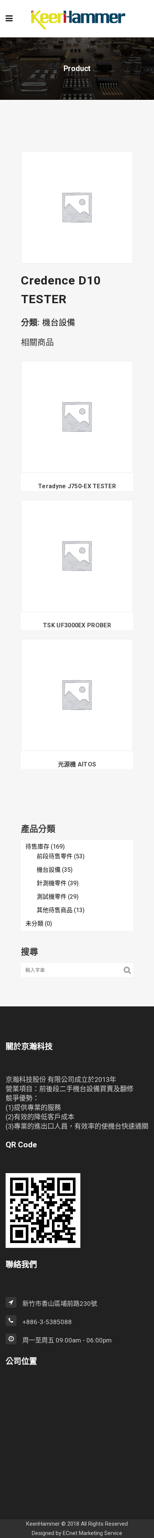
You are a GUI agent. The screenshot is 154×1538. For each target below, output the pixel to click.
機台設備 (58, 322)
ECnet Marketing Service (92, 1533)
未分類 (34, 923)
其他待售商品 (55, 910)
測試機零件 (52, 896)
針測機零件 (52, 883)
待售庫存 (37, 846)
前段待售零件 (55, 856)
